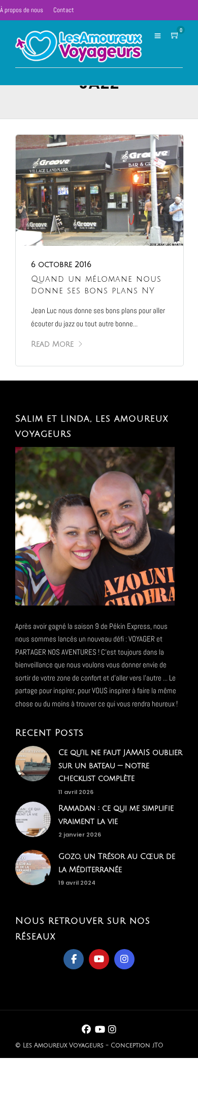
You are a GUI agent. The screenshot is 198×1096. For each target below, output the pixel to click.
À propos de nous (21, 10)
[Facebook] (73, 959)
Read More (52, 344)
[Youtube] (99, 959)
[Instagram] (124, 959)
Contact (63, 10)
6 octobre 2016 (61, 264)
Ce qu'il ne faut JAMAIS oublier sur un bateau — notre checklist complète (120, 765)
